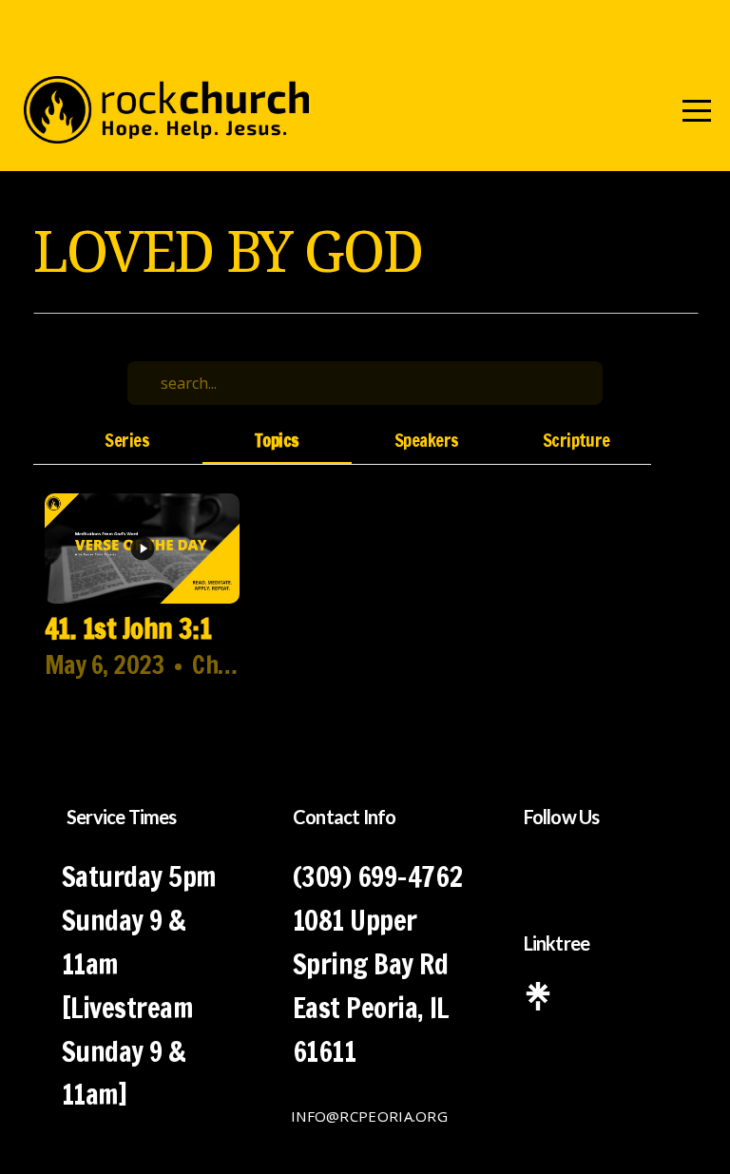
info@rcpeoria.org (369, 1116)
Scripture (576, 440)
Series (127, 440)
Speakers (426, 440)
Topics (277, 440)
